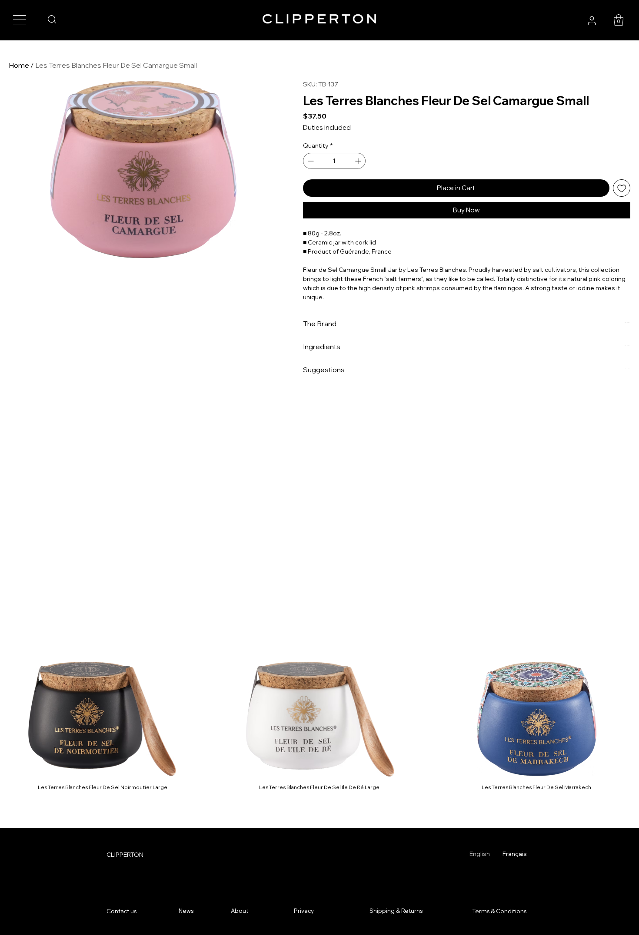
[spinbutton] (334, 160)
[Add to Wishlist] (622, 188)
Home (19, 65)
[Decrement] (309, 160)
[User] (591, 20)
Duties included (327, 128)
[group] (319, 726)
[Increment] (358, 160)
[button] (618, 20)
